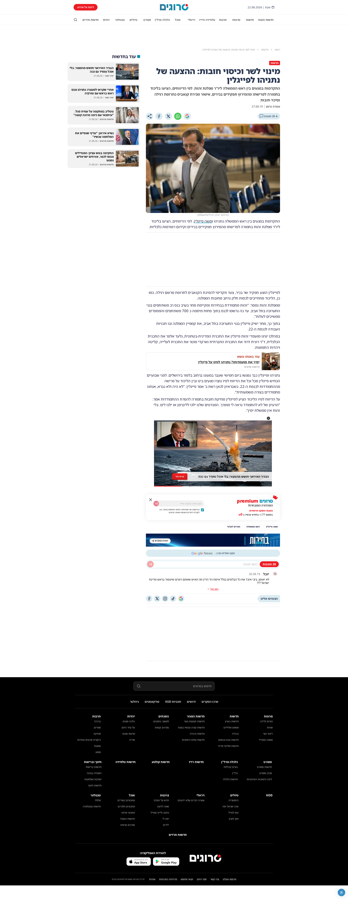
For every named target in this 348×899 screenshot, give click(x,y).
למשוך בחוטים (161, 721)
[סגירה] (150, 499)
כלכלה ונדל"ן (162, 20)
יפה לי (165, 818)
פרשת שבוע (128, 733)
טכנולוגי (120, 20)
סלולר (98, 800)
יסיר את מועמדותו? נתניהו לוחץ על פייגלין (229, 362)
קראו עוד (180, 476)
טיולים (133, 20)
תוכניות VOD (173, 702)
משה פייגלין (203, 221)
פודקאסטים (152, 702)
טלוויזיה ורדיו (207, 20)
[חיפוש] (75, 20)
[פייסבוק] (149, 598)
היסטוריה (234, 800)
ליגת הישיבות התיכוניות (259, 779)
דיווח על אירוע (85, 7)
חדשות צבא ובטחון (228, 739)
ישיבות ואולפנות (93, 779)
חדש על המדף (161, 800)
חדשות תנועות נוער (194, 721)
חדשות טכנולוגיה (92, 806)
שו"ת (132, 739)
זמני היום (202, 879)
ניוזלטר (134, 702)
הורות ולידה (266, 721)
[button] (268, 418)
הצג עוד (214, 589)
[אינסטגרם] (165, 598)
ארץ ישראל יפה (230, 806)
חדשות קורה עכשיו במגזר (191, 727)
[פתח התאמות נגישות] (341, 892)
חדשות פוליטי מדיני (228, 746)
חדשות (250, 20)
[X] (168, 116)
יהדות (106, 20)
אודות (152, 879)
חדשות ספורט (264, 767)
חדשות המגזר (266, 20)
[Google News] (181, 598)
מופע (98, 752)
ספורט (147, 20)
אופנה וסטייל (266, 739)
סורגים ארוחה (127, 825)
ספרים (97, 727)
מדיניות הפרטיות (168, 879)
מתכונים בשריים (126, 800)
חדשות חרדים (90, 20)
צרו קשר (214, 879)
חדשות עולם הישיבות (193, 739)
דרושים (191, 702)
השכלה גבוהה (94, 773)
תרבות (223, 20)
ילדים (166, 825)
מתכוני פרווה (128, 812)
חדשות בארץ (232, 721)
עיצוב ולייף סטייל (160, 812)
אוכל (178, 20)
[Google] (187, 116)
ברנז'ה (235, 733)
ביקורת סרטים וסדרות (89, 739)
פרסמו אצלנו (229, 879)
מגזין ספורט (265, 773)
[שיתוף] (149, 116)
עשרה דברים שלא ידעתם (191, 800)
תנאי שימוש (187, 879)
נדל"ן (235, 773)
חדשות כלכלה (230, 779)
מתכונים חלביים (126, 806)
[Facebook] (159, 116)
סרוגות (236, 20)
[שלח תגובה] (150, 564)
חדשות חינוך (95, 785)
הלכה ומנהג (129, 721)
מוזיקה (97, 733)
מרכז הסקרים (210, 702)
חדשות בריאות (94, 767)
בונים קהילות (231, 767)
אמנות (97, 746)
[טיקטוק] (173, 598)
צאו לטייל (233, 812)
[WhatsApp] (177, 116)
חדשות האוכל (127, 818)
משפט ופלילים (231, 727)
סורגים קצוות (162, 727)
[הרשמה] (156, 503)
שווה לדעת (163, 806)
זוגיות (270, 727)
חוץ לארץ (234, 818)
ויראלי (191, 20)
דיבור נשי (268, 733)
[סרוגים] (205, 858)
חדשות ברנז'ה (197, 733)
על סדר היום (128, 727)
